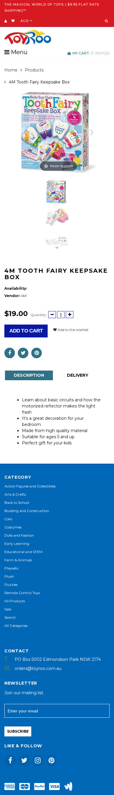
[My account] (5, 21)
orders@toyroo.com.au (38, 668)
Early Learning (16, 543)
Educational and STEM (23, 552)
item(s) (91, 53)
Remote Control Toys (22, 593)
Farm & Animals (18, 560)
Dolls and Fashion (19, 535)
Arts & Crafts (15, 494)
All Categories (15, 625)
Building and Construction (26, 511)
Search (10, 617)
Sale (7, 609)
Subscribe (18, 731)
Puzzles (11, 584)
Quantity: (38, 315)
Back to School (16, 502)
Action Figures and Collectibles (30, 486)
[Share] (9, 353)
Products (34, 70)
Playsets (11, 568)
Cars (8, 519)
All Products (14, 601)
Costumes (12, 527)
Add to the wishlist (73, 329)
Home (11, 70)
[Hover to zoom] (58, 132)
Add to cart (26, 331)
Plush (9, 576)
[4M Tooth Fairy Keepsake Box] (57, 192)
